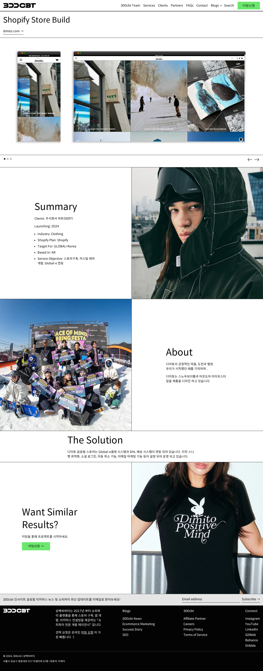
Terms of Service (195, 635)
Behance (251, 640)
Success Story (132, 629)
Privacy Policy (193, 629)
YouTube (251, 624)
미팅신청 (249, 5)
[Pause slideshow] (4, 41)
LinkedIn (251, 629)
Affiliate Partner (194, 619)
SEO (125, 635)
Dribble (250, 646)
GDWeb (250, 635)
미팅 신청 (87, 633)
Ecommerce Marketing (138, 624)
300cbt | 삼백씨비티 (24, 656)
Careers (188, 624)
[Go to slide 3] (11, 159)
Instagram (252, 619)
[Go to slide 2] (7, 159)
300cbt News (132, 619)
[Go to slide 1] (4, 159)
